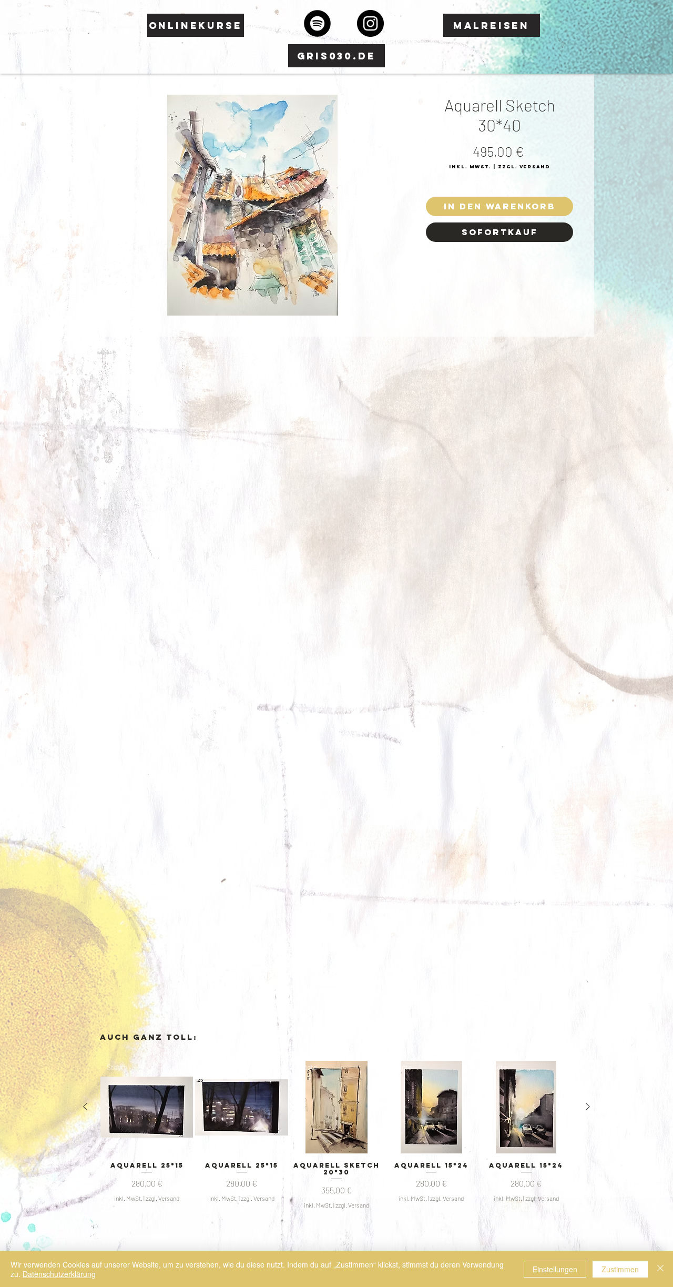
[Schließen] (660, 1269)
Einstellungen (555, 1269)
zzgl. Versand (162, 1198)
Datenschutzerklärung (59, 1274)
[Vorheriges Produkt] (85, 1106)
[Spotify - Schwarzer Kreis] (317, 23)
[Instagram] (370, 23)
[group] (336, 1135)
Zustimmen (620, 1269)
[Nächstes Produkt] (588, 1106)
